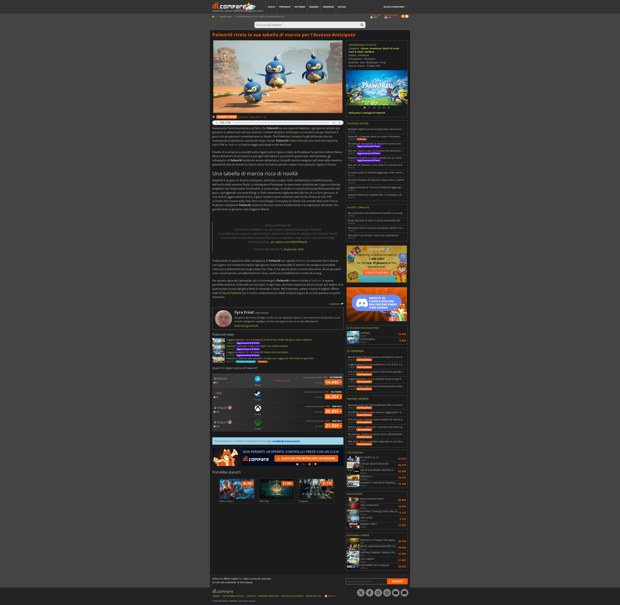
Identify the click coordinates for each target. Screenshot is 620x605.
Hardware (328, 6)
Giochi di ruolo (391, 48)
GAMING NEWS (226, 117)
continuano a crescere (299, 132)
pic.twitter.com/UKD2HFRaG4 (289, 242)
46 (217, 397)
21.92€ (333, 425)
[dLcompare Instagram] (377, 593)
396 (217, 411)
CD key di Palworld (230, 293)
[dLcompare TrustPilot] (386, 593)
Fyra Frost (243, 116)
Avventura (375, 48)
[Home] (213, 16)
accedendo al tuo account (286, 441)
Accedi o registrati (394, 6)
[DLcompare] (222, 591)
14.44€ (333, 382)
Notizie (342, 6)
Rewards (314, 6)
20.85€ (333, 411)
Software (299, 6)
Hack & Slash (356, 51)
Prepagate (284, 6)
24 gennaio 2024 (293, 249)
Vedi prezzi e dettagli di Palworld (367, 113)
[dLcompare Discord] (404, 593)
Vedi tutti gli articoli (246, 326)
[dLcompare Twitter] (360, 593)
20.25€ (333, 396)
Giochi (271, 6)
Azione (364, 48)
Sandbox (369, 51)
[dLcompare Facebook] (369, 593)
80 (217, 382)
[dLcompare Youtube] (395, 593)
